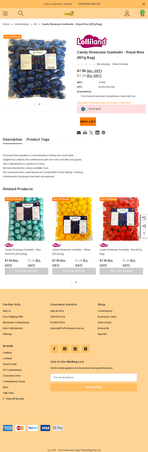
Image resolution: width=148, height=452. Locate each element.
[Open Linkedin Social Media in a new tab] (75, 349)
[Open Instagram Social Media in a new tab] (65, 349)
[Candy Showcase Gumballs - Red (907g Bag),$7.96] (121, 219)
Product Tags (38, 139)
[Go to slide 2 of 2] (39, 104)
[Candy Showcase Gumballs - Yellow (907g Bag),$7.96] (74, 219)
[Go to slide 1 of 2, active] (35, 104)
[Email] (79, 132)
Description (12, 139)
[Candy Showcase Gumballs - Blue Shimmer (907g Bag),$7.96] (26, 219)
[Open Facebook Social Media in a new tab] (54, 349)
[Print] (85, 132)
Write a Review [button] (120, 64)
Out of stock (26, 271)
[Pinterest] (103, 132)
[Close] (143, 4)
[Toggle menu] (6, 13)
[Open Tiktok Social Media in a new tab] (86, 349)
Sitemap (7, 334)
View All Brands (14, 398)
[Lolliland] (92, 41)
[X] (91, 132)
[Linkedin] (97, 132)
